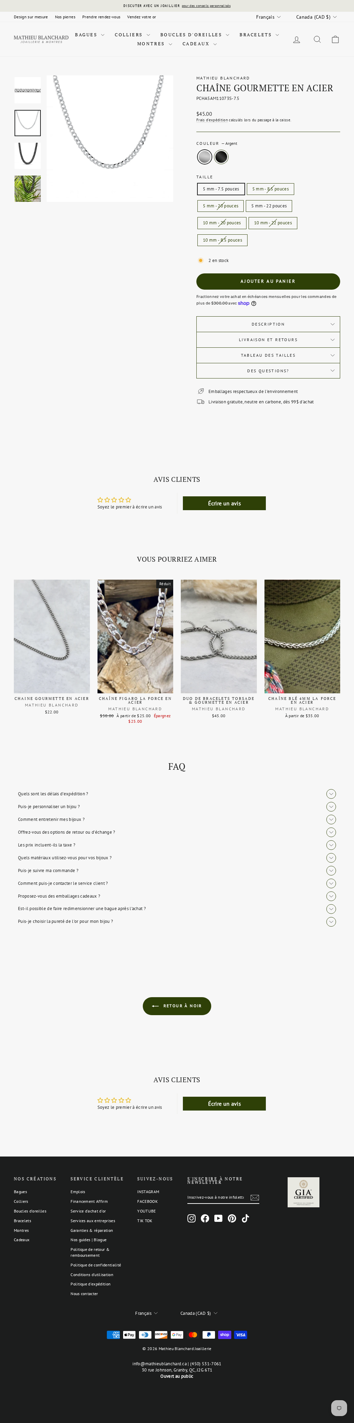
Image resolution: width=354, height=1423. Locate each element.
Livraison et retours (268, 339)
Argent (205, 157)
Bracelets (257, 34)
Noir (221, 157)
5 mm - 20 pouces (220, 206)
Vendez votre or (141, 16)
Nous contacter (84, 1293)
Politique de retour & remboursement (90, 1252)
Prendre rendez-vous (101, 16)
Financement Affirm (89, 1201)
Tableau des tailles (268, 355)
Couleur (216, 143)
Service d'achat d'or (88, 1211)
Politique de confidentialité (96, 1264)
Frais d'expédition (212, 120)
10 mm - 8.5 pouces (222, 240)
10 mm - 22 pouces (273, 223)
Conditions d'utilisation (92, 1274)
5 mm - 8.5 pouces (270, 189)
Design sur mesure (31, 16)
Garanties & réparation (92, 1230)
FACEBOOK (147, 1201)
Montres (152, 43)
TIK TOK (144, 1220)
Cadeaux (197, 43)
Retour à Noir (181, 1005)
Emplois (78, 1191)
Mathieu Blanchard (223, 78)
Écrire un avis (224, 503)
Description (268, 324)
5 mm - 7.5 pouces (221, 189)
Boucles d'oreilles (192, 34)
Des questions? (268, 370)
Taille (204, 176)
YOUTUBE (146, 1211)
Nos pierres (65, 16)
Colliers (130, 34)
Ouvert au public (176, 1376)
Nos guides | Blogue (88, 1239)
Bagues (87, 34)
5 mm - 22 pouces (269, 206)
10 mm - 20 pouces (222, 223)
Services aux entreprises (93, 1220)
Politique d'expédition (91, 1283)
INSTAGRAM (148, 1191)
